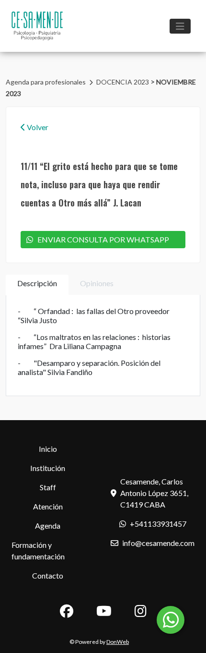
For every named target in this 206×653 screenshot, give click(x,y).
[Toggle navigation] (180, 26)
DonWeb (117, 641)
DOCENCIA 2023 (123, 82)
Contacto (47, 575)
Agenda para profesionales (46, 82)
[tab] (37, 285)
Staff (48, 487)
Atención (48, 506)
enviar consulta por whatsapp (101, 239)
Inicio (48, 448)
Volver (36, 127)
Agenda (47, 525)
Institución (47, 467)
